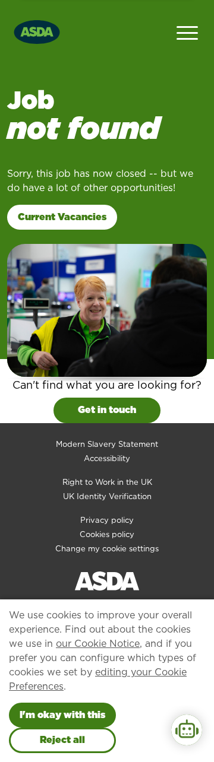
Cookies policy (107, 534)
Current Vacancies (62, 217)
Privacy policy (107, 520)
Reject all (62, 739)
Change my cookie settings (107, 548)
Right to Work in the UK (107, 482)
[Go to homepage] (37, 30)
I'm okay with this (62, 714)
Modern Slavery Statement (107, 444)
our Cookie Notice (98, 643)
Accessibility (107, 458)
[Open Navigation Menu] (187, 32)
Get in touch (107, 409)
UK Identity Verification (107, 496)
